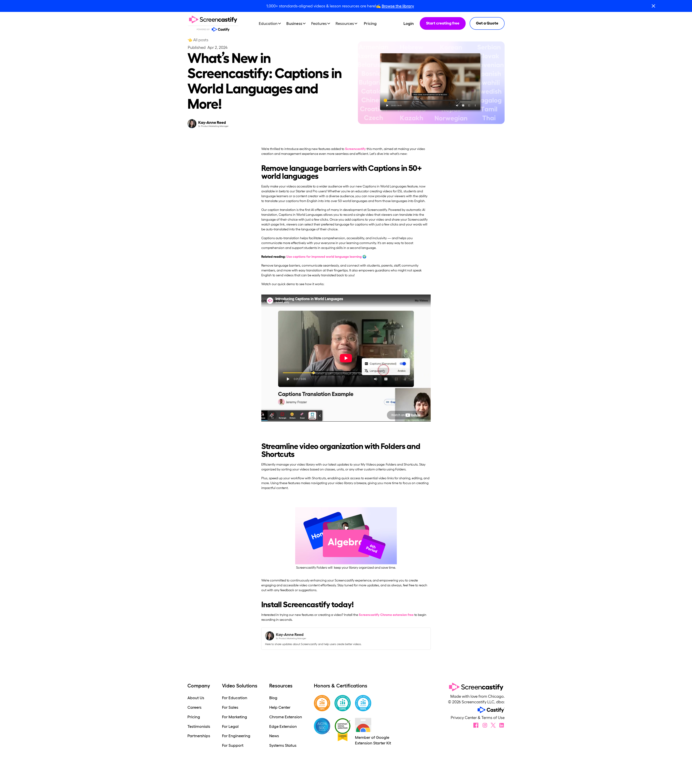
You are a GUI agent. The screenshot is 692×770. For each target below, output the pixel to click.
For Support (232, 745)
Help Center (279, 707)
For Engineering (236, 736)
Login (408, 23)
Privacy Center (464, 717)
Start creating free (442, 23)
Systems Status (282, 745)
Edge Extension (283, 726)
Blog (273, 698)
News (274, 736)
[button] (271, 23)
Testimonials (198, 726)
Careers (194, 707)
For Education (234, 698)
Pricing (370, 23)
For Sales (230, 707)
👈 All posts (197, 40)
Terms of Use (493, 717)
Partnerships (198, 736)
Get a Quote (487, 23)
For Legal (230, 726)
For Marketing (234, 717)
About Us (195, 698)
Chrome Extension (285, 717)
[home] (213, 23)
